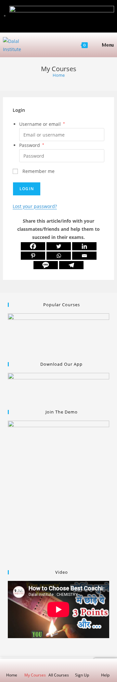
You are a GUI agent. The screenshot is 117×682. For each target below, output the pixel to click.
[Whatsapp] (58, 256)
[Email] (84, 256)
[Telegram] (71, 265)
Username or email (42, 124)
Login (27, 188)
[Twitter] (58, 246)
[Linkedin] (84, 246)
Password (31, 145)
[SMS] (45, 265)
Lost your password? (35, 206)
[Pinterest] (33, 256)
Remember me (38, 171)
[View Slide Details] (58, 334)
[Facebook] (33, 246)
